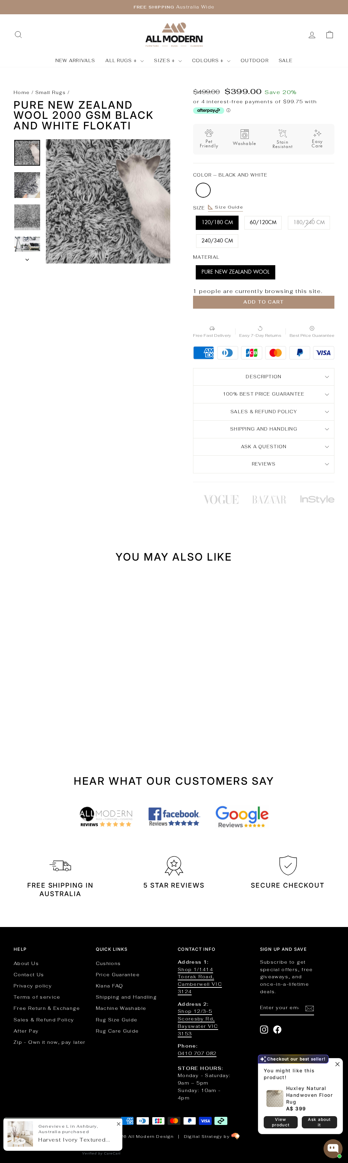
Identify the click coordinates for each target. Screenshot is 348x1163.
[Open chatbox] (333, 1148)
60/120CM (263, 222)
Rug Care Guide (117, 1031)
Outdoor (254, 60)
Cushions (108, 963)
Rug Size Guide (117, 1020)
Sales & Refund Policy (44, 1020)
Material (206, 257)
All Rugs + (121, 60)
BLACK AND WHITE (203, 190)
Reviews (264, 464)
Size (218, 207)
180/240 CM (309, 222)
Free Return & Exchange (47, 1008)
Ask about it (319, 1122)
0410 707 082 (197, 1053)
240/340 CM (217, 240)
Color (230, 175)
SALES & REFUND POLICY (263, 412)
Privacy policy (33, 986)
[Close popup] (337, 1064)
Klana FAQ (109, 986)
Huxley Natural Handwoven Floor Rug (309, 1095)
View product (281, 1122)
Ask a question (264, 447)
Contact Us (29, 974)
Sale (286, 60)
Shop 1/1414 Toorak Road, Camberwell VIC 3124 (200, 980)
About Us (26, 963)
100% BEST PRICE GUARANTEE (264, 394)
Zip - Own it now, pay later (50, 1042)
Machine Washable (121, 1008)
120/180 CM (217, 222)
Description (263, 377)
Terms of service (37, 997)
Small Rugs (50, 92)
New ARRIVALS (75, 60)
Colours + (208, 60)
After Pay (26, 1031)
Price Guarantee (118, 974)
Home (22, 92)
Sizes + (165, 60)
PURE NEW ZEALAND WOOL (235, 272)
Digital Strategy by (207, 1136)
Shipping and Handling (263, 429)
